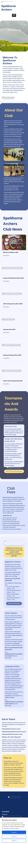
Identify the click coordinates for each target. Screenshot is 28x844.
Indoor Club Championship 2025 (12, 380)
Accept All (14, 832)
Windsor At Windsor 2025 (10, 252)
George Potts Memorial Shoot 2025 (13, 278)
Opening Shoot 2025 (9, 329)
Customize (14, 836)
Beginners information (14, 603)
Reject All (14, 840)
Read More (6, 255)
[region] (14, 831)
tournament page (11, 434)
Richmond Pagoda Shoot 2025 (12, 355)
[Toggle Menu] (14, 15)
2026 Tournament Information (14, 471)
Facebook (4, 814)
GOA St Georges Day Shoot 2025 (12, 303)
